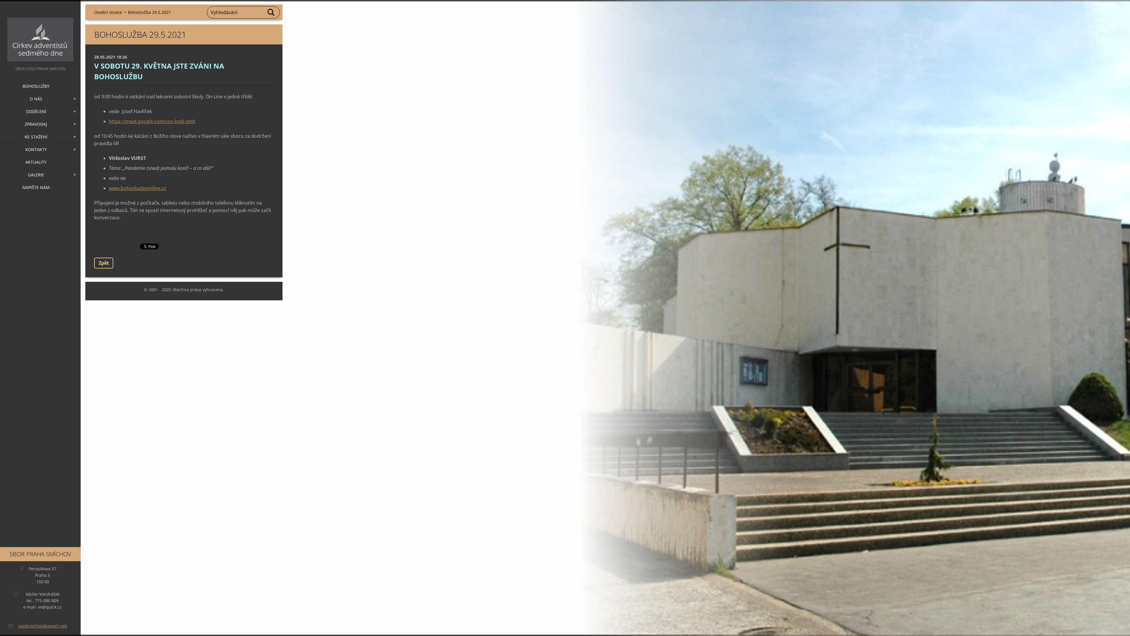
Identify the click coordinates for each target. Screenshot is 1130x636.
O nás (36, 99)
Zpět (104, 263)
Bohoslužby (36, 86)
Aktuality (35, 162)
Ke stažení (36, 137)
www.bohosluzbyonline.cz (137, 188)
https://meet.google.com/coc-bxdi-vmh (152, 121)
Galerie (36, 175)
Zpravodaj (36, 124)
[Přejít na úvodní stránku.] (40, 32)
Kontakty (36, 149)
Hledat (271, 12)
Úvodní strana (108, 12)
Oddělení (36, 111)
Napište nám (36, 187)
